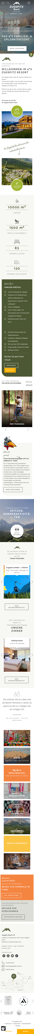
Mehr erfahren (13, 489)
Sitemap (18, 1026)
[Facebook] (4, 956)
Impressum (8, 1023)
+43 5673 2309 (9, 963)
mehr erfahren (17, 48)
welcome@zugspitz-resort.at (13, 966)
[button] (2, 21)
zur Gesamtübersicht (16, 607)
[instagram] (8, 956)
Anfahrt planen (9, 969)
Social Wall (20, 946)
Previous (1, 1001)
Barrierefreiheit (26, 1023)
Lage (14, 946)
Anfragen (11, 365)
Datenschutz (16, 1023)
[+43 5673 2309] (3, 3)
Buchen (10, 370)
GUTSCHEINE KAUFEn (13, 917)
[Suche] (8, 3)
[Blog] (17, 956)
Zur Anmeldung (11, 895)
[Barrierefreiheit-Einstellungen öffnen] (31, 55)
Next (33, 1001)
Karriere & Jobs (6, 948)
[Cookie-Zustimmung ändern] (3, 1028)
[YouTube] (12, 956)
